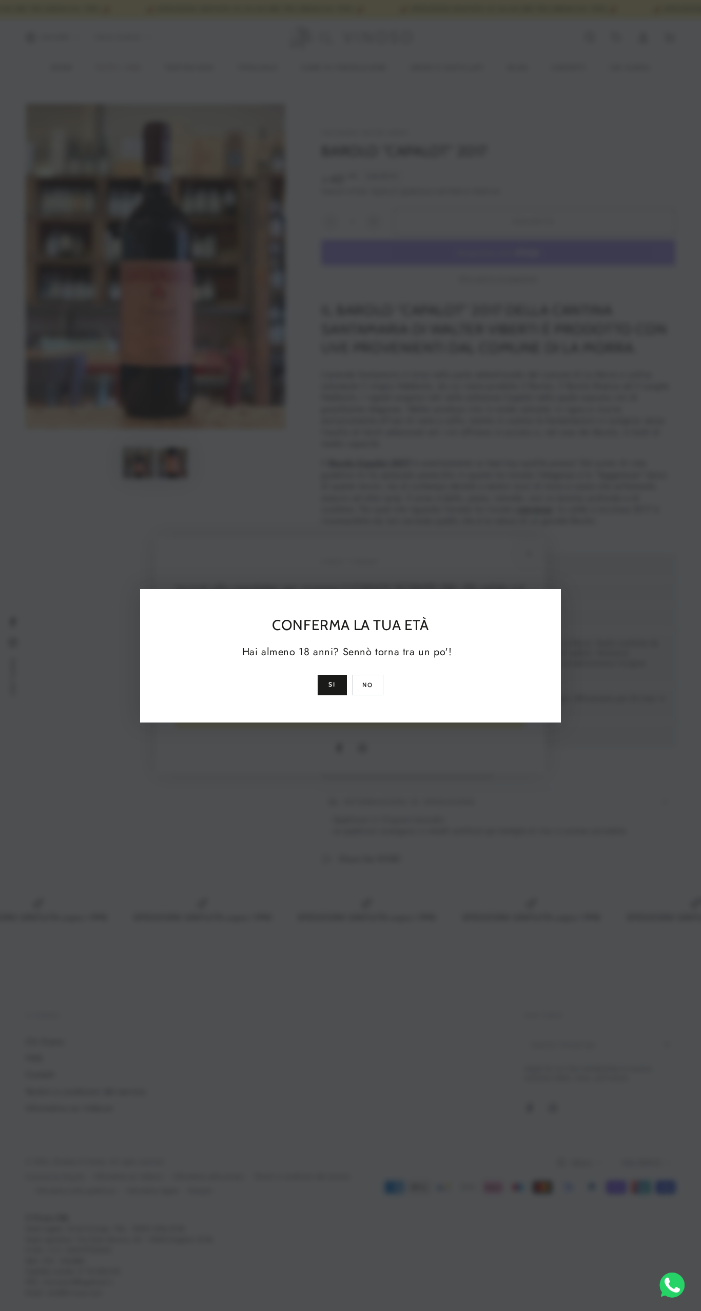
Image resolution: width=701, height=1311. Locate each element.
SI (332, 684)
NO (368, 685)
